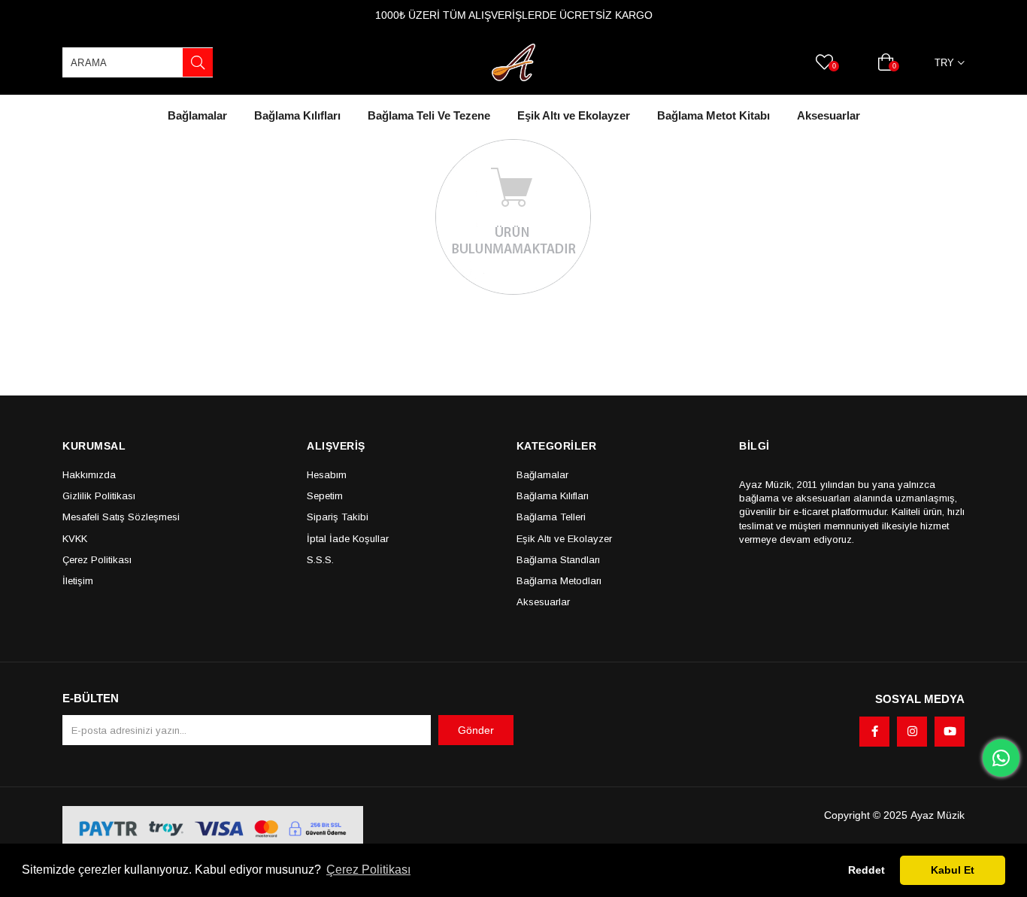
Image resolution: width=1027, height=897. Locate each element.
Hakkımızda (89, 474)
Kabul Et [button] (952, 870)
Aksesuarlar (828, 115)
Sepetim (325, 496)
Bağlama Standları (558, 559)
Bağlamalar (197, 115)
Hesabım (327, 474)
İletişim (77, 580)
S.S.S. (320, 559)
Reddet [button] (866, 870)
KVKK (74, 538)
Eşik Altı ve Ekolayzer (573, 115)
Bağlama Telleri (551, 517)
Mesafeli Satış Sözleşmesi (121, 517)
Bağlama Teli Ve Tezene (429, 115)
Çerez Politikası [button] (368, 869)
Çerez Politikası (97, 559)
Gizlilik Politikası (98, 496)
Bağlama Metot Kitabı (713, 115)
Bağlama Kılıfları (297, 115)
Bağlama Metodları (559, 580)
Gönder (476, 730)
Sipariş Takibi (337, 517)
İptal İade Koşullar (348, 538)
